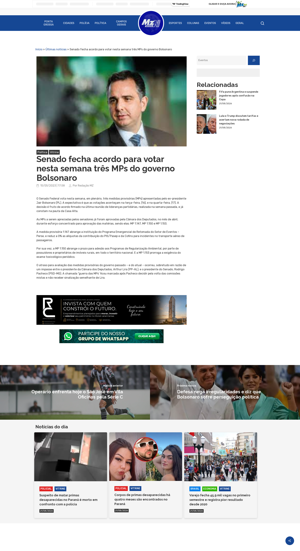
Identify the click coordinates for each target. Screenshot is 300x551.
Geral (240, 23)
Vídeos (225, 23)
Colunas (193, 23)
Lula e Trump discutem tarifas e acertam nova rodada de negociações (238, 120)
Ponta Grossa (49, 23)
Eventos (210, 23)
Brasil (194, 488)
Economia (209, 488)
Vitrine (54, 152)
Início (38, 49)
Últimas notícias (55, 49)
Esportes (175, 23)
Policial (46, 488)
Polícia (84, 23)
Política (100, 23)
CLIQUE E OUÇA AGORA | (222, 4)
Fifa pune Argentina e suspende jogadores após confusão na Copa (238, 95)
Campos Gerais (121, 23)
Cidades (68, 23)
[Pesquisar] (254, 60)
